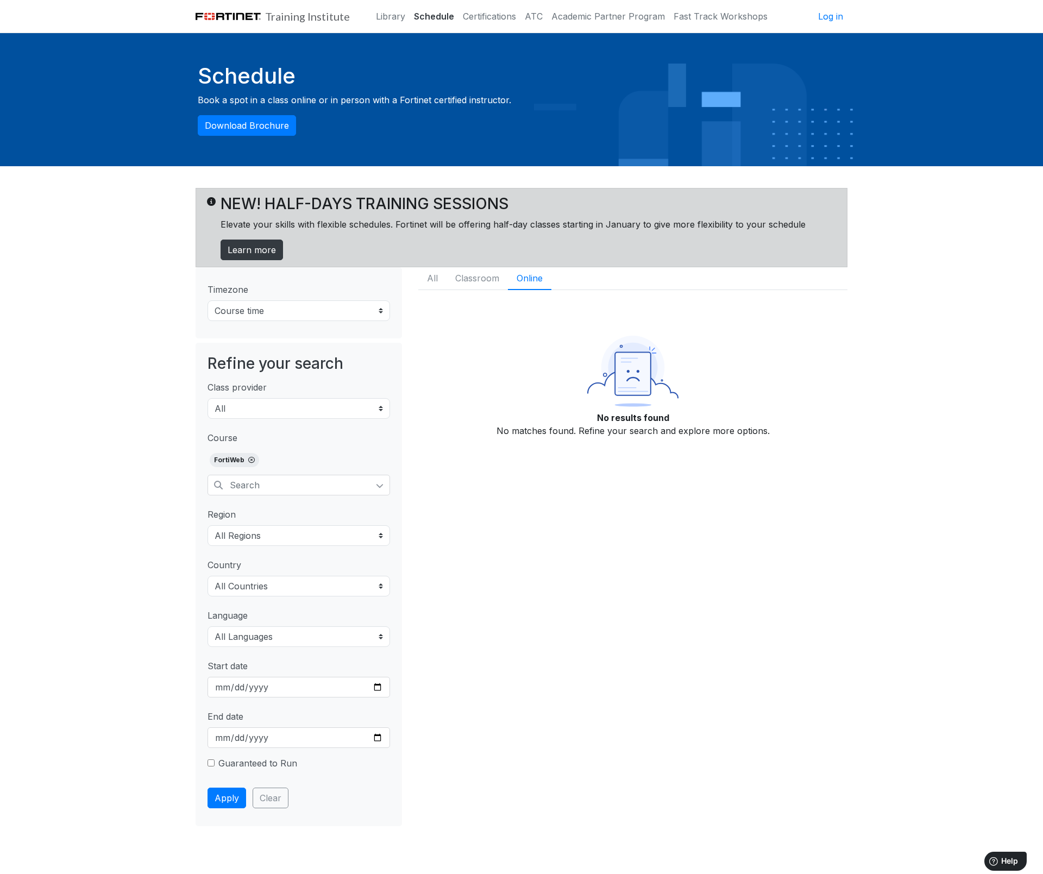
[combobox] (299, 485)
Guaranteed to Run (257, 763)
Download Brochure (247, 125)
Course (222, 437)
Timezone (228, 289)
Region (222, 514)
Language (228, 615)
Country (224, 564)
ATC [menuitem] (534, 16)
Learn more (252, 249)
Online (530, 278)
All (432, 278)
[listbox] (299, 462)
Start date (228, 666)
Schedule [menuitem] (434, 16)
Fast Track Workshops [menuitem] (721, 16)
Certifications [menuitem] (489, 16)
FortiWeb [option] (230, 460)
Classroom (477, 278)
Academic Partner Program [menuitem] (608, 16)
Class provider (237, 387)
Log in (830, 16)
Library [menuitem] (390, 16)
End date (225, 716)
